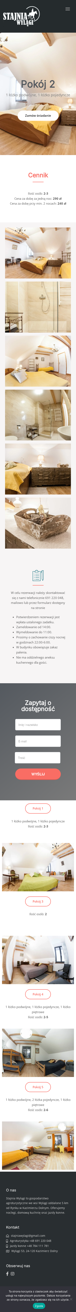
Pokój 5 (38, 1087)
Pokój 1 (38, 808)
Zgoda (39, 1306)
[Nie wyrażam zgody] (71, 1299)
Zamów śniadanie (38, 115)
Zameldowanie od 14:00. (33, 627)
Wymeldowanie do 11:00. (34, 632)
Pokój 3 (38, 901)
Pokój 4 (38, 994)
